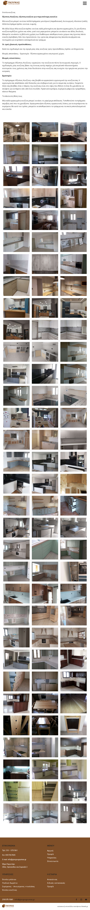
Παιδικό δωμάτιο (10, 883)
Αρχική (50, 851)
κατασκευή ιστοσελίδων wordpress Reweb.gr (72, 906)
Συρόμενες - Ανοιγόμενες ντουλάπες (18, 886)
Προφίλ (50, 854)
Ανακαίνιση (52, 879)
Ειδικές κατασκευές (56, 883)
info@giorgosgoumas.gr (25, 899)
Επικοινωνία (52, 861)
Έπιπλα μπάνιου (9, 879)
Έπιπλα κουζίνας (9, 890)
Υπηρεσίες (52, 858)
